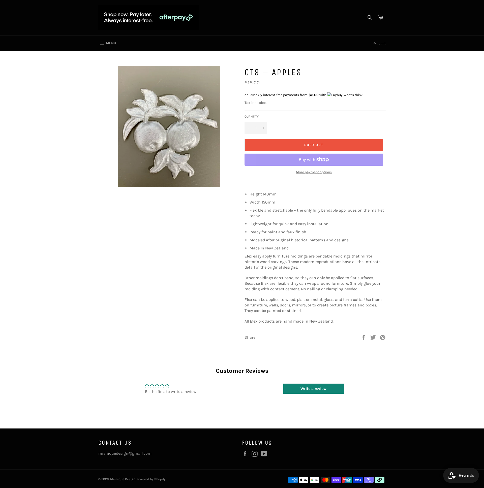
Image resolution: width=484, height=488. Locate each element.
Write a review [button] (313, 388)
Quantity (252, 116)
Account (379, 43)
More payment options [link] (314, 172)
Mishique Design (122, 479)
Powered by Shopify (151, 479)
